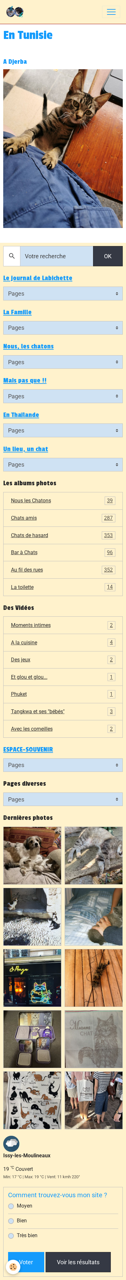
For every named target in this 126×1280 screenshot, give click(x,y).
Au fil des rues (62, 570)
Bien (22, 1221)
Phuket (62, 694)
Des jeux (62, 660)
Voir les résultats (78, 1262)
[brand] (16, 12)
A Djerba (15, 62)
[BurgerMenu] (111, 12)
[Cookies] (13, 1267)
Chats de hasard (62, 535)
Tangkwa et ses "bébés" (62, 711)
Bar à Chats (62, 552)
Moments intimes (62, 625)
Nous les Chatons (62, 501)
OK (107, 256)
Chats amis (62, 518)
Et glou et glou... (62, 677)
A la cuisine (62, 642)
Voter (26, 1262)
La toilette (62, 587)
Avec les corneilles (62, 729)
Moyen (24, 1206)
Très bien (27, 1235)
